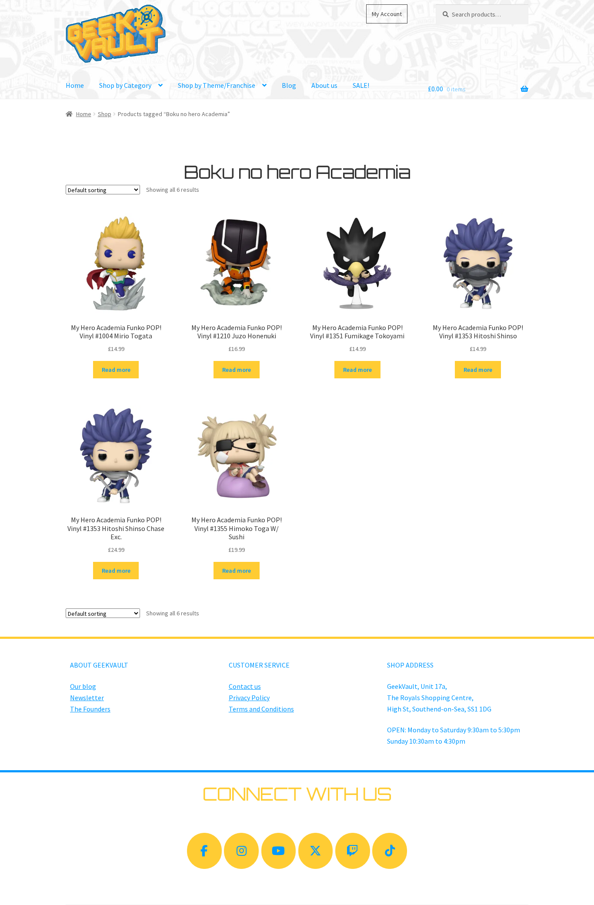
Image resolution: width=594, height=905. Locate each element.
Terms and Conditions (261, 709)
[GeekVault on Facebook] (204, 851)
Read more (116, 370)
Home (75, 85)
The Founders (90, 709)
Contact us (245, 686)
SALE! (361, 85)
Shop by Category (125, 85)
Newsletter (87, 697)
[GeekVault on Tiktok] (389, 851)
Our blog (83, 686)
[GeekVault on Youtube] (278, 851)
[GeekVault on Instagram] (241, 851)
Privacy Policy (249, 697)
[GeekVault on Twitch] (352, 851)
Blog (289, 85)
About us (324, 85)
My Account (387, 14)
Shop (104, 114)
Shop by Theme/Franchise (216, 85)
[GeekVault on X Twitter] (315, 851)
